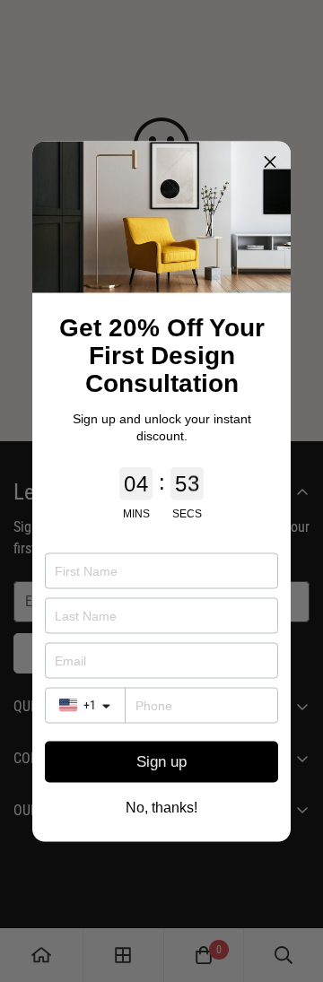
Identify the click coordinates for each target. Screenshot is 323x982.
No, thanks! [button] (161, 807)
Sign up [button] (161, 761)
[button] (270, 161)
